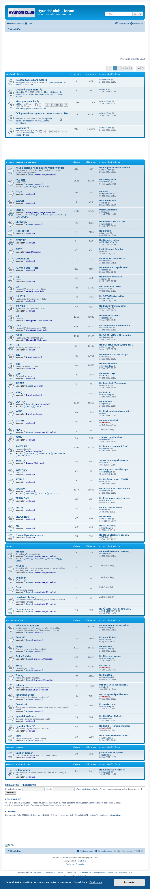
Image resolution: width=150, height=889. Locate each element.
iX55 (18, 373)
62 (62, 131)
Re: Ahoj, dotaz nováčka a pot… (114, 469)
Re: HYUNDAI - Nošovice (111, 716)
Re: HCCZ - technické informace (114, 726)
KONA (19, 411)
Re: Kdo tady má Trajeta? (111, 507)
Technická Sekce (25, 694)
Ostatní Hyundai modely (29, 535)
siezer (105, 89)
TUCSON (28, 84)
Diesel (38, 406)
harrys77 (106, 182)
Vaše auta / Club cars (27, 625)
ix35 (18, 364)
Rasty (21, 104)
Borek (104, 509)
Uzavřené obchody (26, 597)
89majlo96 (31, 320)
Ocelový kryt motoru (27, 89)
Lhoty (36, 404)
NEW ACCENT (44, 187)
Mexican (106, 718)
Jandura (117, 815)
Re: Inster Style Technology (112, 383)
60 (55, 131)
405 (56, 105)
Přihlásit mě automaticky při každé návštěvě (119, 789)
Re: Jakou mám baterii (110, 286)
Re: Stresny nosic (107, 179)
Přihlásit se (12, 785)
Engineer (38, 659)
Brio (20, 118)
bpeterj (105, 404)
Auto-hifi (20, 637)
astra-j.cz (61, 872)
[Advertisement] (75, 45)
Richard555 (107, 472)
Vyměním (21, 577)
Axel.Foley (106, 101)
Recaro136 (107, 500)
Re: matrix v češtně (108, 420)
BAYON (20, 200)
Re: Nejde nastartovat (109, 315)
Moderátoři (51, 175)
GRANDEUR (22, 258)
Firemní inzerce (24, 609)
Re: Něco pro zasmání (110, 656)
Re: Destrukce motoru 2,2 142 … (114, 446)
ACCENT (20, 179)
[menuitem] (28, 23)
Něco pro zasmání (26, 101)
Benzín (29, 406)
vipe (28, 252)
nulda (39, 320)
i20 (17, 286)
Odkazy (20, 685)
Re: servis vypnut (107, 704)
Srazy (19, 665)
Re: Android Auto (107, 637)
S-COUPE (30, 215)
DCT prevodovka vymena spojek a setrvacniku (42, 113)
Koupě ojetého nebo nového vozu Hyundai (40, 167)
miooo (29, 451)
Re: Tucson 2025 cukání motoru (114, 488)
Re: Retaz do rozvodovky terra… (115, 498)
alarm (104, 413)
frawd (29, 357)
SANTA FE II (44, 453)
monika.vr (106, 528)
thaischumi (107, 677)
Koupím (20, 565)
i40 (36, 121)
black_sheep (32, 212)
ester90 (105, 755)
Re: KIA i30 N (105, 675)
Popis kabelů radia (108, 210)
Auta (28, 558)
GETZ (19, 249)
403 (47, 105)
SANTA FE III (59, 453)
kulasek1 (106, 439)
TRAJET (20, 507)
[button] (109, 68)
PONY (19, 437)
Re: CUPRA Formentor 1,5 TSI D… (115, 736)
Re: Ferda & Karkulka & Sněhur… (115, 625)
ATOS (19, 191)
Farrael (29, 175)
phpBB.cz (82, 861)
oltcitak (105, 270)
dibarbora (106, 337)
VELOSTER (22, 516)
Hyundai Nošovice (26, 716)
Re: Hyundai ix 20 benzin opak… (115, 354)
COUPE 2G (57, 215)
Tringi (42, 212)
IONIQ (19, 392)
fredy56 (105, 357)
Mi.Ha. (105, 481)
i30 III (19, 335)
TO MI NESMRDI (109, 611)
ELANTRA (21, 222)
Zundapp (106, 224)
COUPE (20, 210)
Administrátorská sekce (19, 765)
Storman (106, 639)
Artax (104, 212)
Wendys (105, 233)
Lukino (29, 463)
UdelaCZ (106, 462)
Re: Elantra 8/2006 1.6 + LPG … (114, 222)
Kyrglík (21, 130)
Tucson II (41, 493)
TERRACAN (22, 498)
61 (59, 131)
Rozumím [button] (129, 882)
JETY (104, 375)
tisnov (104, 279)
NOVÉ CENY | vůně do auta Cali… (115, 609)
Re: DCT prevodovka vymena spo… (116, 345)
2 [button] (119, 68)
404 (51, 105)
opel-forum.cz (72, 872)
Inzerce (10, 546)
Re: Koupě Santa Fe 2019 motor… (115, 167)
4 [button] (127, 68)
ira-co (104, 203)
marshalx (106, 298)
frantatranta (107, 327)
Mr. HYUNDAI (108, 242)
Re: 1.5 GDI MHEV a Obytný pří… (115, 335)
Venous (21, 82)
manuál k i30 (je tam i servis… (113, 685)
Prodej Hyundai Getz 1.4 (111, 249)
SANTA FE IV (24, 456)
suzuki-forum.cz (125, 872)
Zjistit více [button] (95, 882)
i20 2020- (20, 306)
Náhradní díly (53, 558)
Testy (18, 736)
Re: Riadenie (105, 401)
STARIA (20, 479)
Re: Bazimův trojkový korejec (113, 306)
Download (21, 704)
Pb (103, 251)
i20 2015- (20, 296)
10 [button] (138, 68)
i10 (17, 277)
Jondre (105, 553)
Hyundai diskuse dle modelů (21, 162)
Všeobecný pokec (24, 108)
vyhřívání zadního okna (110, 437)
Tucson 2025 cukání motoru (31, 80)
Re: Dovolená (105, 646)
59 (51, 131)
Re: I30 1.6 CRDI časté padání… (114, 535)
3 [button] (123, 68)
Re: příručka (105, 231)
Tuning (19, 675)
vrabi (20, 92)
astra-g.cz (38, 872)
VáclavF (105, 289)
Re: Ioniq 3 (104, 392)
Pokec (26, 135)
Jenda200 (106, 738)
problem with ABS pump (111, 753)
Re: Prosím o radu (108, 364)
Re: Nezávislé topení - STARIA (113, 479)
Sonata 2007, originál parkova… (114, 460)
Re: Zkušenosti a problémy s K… (115, 411)
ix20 (18, 354)
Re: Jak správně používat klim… (114, 694)
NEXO (19, 429)
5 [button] (131, 68)
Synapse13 (107, 193)
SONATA (20, 460)
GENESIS (21, 240)
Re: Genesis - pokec (109, 240)
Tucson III (39, 94)
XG (17, 526)
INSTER (20, 383)
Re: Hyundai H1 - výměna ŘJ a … (115, 267)
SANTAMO (21, 469)
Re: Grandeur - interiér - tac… (113, 258)
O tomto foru (23, 770)
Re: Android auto (107, 200)
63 (66, 131)
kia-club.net (112, 872)
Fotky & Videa (40, 108)
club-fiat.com (100, 872)
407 (66, 105)
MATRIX (20, 420)
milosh (105, 422)
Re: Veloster (105, 516)
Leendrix (106, 260)
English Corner (14, 748)
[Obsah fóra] (22, 12)
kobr (104, 687)
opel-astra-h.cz (50, 872)
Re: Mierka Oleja (107, 373)
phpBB (66, 858)
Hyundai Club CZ (25, 726)
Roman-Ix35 (107, 366)
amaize (29, 291)
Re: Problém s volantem (110, 277)
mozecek (106, 80)
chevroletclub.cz (87, 872)
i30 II (18, 325)
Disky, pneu (38, 558)
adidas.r (105, 318)
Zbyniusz (106, 385)
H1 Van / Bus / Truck (27, 267)
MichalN (105, 537)
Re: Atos (103, 191)
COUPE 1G (44, 215)
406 (61, 105)
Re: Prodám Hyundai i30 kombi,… (115, 551)
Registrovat (29, 785)
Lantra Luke (39, 175)
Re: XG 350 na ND (107, 526)
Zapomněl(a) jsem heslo (87, 789)
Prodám (20, 551)
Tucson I (30, 493)
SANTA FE (21, 446)
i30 (17, 315)
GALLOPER (22, 231)
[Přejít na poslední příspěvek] (112, 80)
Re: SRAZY (104, 665)
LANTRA (20, 401)
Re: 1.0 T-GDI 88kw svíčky (111, 296)
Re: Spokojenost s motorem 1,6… (115, 325)
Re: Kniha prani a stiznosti (112, 770)
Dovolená (21, 128)
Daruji (19, 587)
